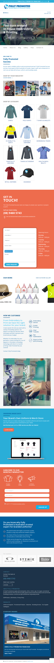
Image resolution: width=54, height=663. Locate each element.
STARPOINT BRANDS (10, 611)
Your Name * (7, 230)
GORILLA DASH (30, 661)
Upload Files (9, 251)
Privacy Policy (20, 597)
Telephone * (7, 240)
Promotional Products (19, 604)
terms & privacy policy (19, 504)
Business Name (8, 245)
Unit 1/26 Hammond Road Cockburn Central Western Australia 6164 (20, 216)
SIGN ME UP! (43, 507)
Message (7, 254)
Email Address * (8, 235)
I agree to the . (15, 504)
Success (49, 12)
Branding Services (36, 604)
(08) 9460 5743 (47, 13)
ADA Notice (13, 597)
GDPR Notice (6, 597)
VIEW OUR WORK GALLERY (43, 278)
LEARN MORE (9, 430)
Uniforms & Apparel (8, 604)
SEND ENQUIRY (11, 264)
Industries (28, 604)
